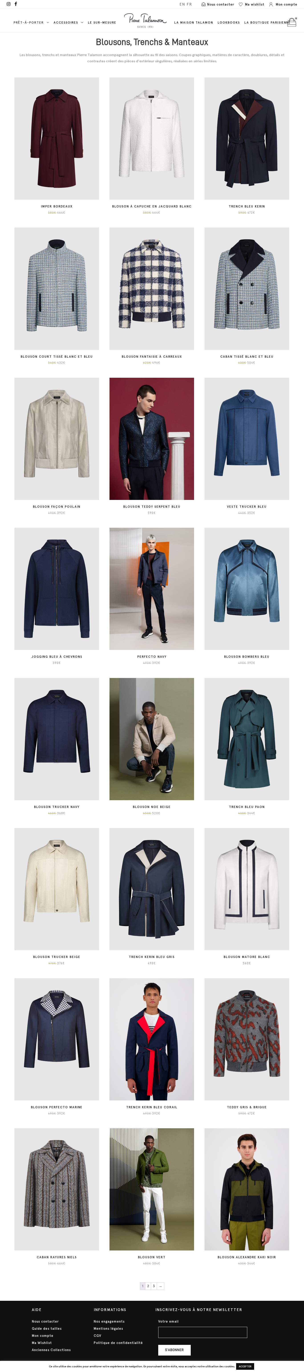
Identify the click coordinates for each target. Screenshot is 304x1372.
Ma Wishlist (42, 1343)
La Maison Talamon (193, 22)
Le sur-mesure (102, 22)
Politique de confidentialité (118, 1343)
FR (189, 4)
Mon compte (42, 1336)
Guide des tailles (47, 1329)
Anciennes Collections (51, 1350)
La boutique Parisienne (267, 22)
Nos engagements (109, 1321)
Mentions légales (108, 1329)
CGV (97, 1336)
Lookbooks (229, 22)
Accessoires (66, 22)
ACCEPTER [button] (245, 1366)
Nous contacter (45, 1321)
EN (182, 4)
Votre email (168, 1321)
